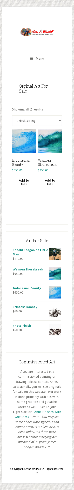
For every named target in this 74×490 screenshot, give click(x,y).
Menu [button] (40, 58)
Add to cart (24, 182)
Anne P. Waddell (37, 32)
